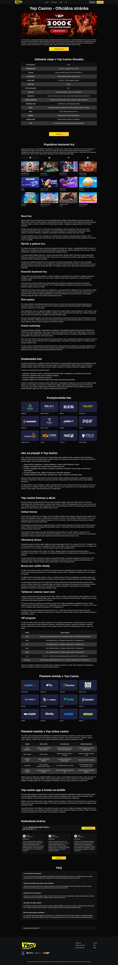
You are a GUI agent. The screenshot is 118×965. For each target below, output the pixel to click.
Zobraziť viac (59, 857)
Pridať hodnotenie (88, 828)
